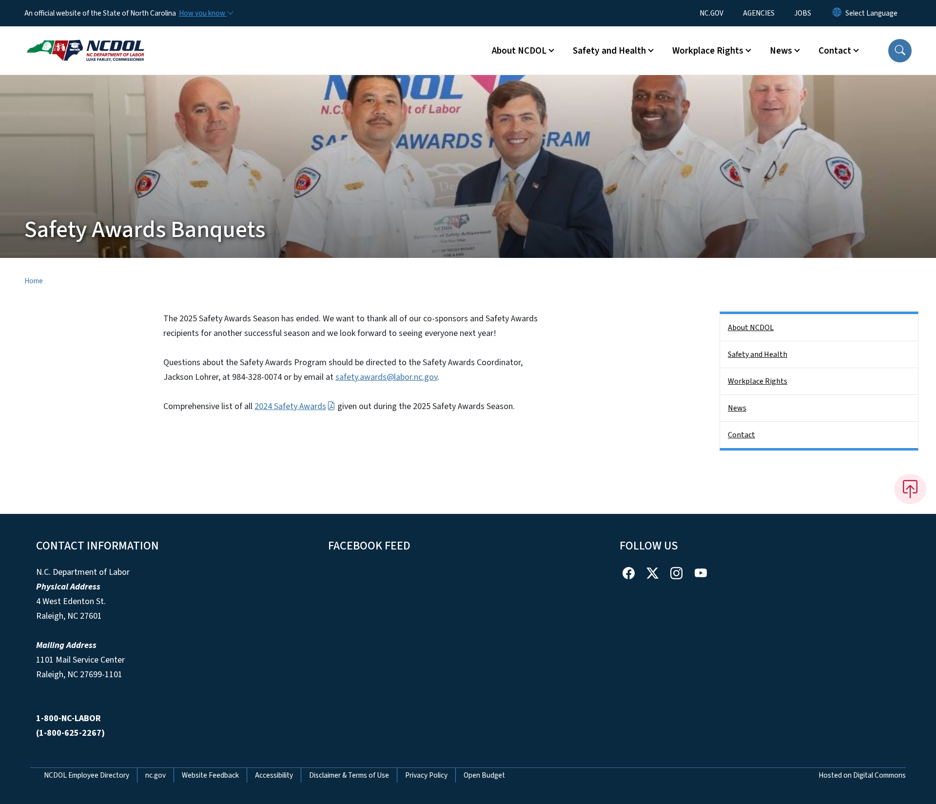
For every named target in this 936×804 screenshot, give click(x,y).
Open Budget (484, 775)
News (737, 408)
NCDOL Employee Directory (86, 775)
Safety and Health (757, 354)
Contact (741, 435)
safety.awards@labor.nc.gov (386, 377)
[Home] (85, 39)
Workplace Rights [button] (707, 51)
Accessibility (274, 775)
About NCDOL (751, 327)
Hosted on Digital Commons (862, 775)
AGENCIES (759, 13)
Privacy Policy (426, 775)
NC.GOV (711, 13)
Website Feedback (210, 775)
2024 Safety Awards (290, 406)
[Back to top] (910, 489)
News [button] (781, 51)
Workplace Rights (757, 381)
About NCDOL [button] (519, 51)
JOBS (802, 13)
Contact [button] (835, 51)
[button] (900, 50)
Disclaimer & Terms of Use (349, 775)
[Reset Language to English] (837, 13)
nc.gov (155, 775)
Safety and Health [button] (609, 51)
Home (33, 280)
